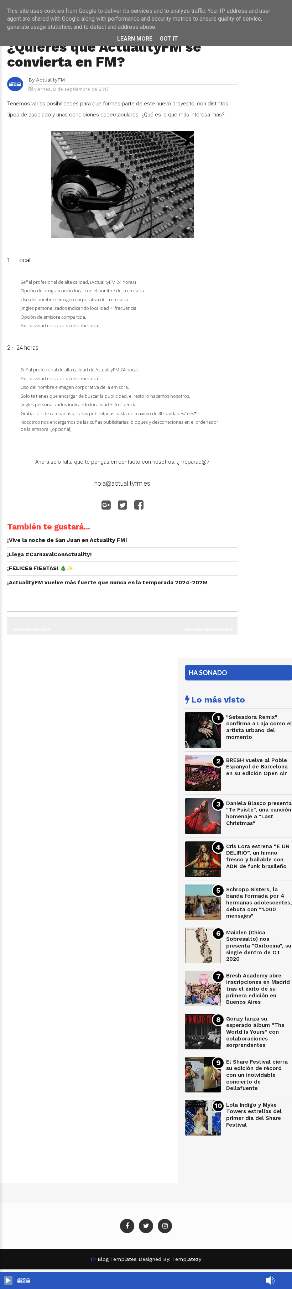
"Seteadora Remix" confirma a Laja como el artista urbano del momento (259, 727)
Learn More (134, 38)
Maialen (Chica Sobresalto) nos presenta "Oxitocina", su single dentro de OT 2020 (258, 945)
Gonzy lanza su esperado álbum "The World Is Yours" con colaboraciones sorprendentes (255, 1032)
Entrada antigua (31, 629)
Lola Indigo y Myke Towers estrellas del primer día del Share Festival (254, 1115)
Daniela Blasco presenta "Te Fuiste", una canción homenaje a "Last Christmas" (259, 813)
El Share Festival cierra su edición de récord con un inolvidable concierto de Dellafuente (257, 1075)
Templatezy (186, 1259)
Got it (169, 38)
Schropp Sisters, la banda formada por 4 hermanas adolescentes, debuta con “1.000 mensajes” (259, 902)
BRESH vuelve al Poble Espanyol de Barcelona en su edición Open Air (257, 767)
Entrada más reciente (208, 629)
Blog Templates (117, 1259)
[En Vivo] (8, 1280)
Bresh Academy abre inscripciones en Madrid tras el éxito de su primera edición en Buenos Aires (258, 989)
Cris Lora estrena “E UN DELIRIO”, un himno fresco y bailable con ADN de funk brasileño (258, 856)
